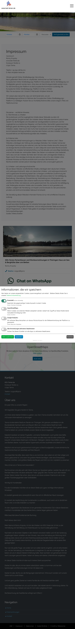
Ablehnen (70, 337)
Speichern (19, 337)
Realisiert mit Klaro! (37, 340)
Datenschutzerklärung (14, 295)
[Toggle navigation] (72, 6)
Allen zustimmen (7, 337)
